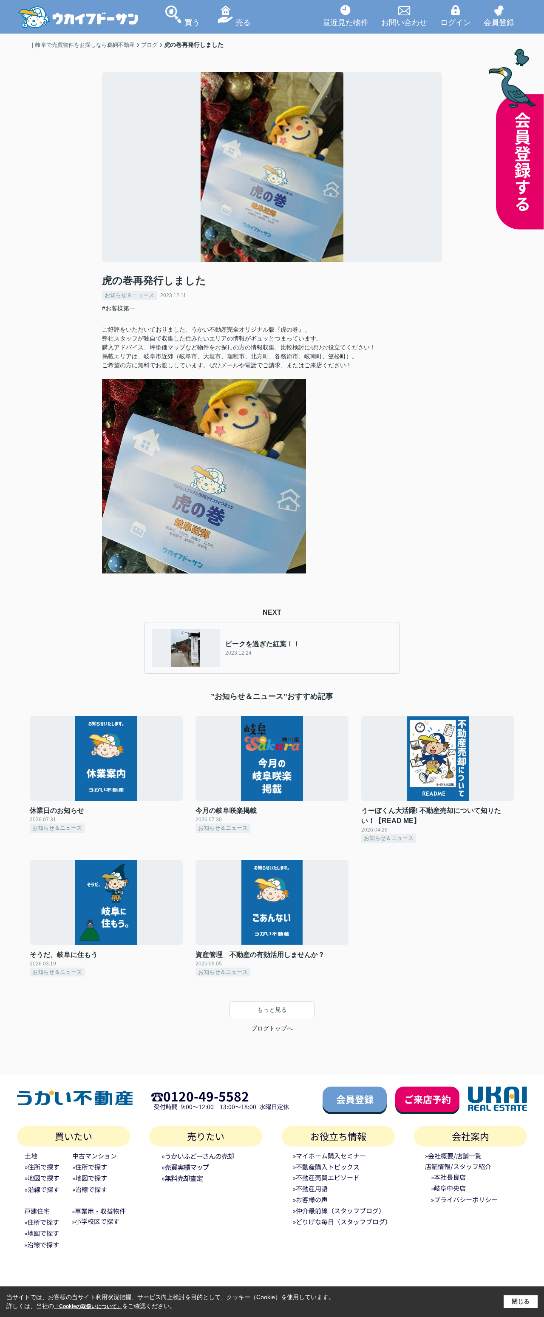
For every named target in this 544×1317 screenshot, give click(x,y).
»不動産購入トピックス (326, 1166)
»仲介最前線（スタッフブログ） (339, 1210)
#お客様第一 (118, 308)
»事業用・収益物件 (99, 1210)
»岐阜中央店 (448, 1188)
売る (243, 22)
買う (192, 22)
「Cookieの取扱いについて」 (88, 1306)
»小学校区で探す (95, 1221)
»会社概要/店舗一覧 (453, 1155)
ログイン (455, 22)
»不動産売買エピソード (326, 1177)
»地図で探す (42, 1177)
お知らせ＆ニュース (129, 295)
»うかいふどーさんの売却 (198, 1156)
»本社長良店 (448, 1176)
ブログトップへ (272, 1028)
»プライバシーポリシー (464, 1199)
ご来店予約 (427, 1099)
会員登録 (499, 22)
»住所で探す (42, 1166)
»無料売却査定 (182, 1178)
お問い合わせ (404, 22)
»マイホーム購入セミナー (329, 1155)
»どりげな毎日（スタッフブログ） (342, 1221)
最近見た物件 (345, 22)
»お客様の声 (310, 1199)
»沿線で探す (42, 1189)
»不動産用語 (310, 1188)
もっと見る (272, 1009)
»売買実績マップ (185, 1167)
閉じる (521, 1301)
